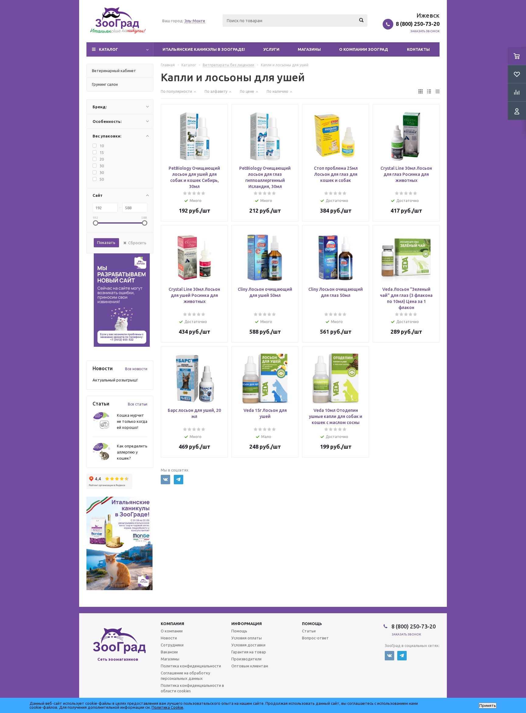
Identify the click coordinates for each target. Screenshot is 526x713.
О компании (172, 631)
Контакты (418, 49)
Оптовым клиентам (249, 666)
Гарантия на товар (248, 652)
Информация (246, 623)
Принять (487, 705)
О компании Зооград (363, 49)
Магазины (309, 49)
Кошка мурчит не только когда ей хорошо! (132, 421)
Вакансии (169, 652)
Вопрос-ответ (315, 638)
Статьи (309, 631)
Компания (172, 623)
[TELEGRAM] (178, 479)
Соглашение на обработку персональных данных (185, 675)
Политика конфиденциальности (191, 666)
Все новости (136, 369)
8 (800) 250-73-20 (418, 24)
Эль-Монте (194, 21)
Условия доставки (248, 645)
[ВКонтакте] (389, 655)
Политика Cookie (167, 707)
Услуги (271, 49)
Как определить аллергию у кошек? (132, 452)
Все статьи (137, 404)
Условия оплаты (246, 638)
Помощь (312, 623)
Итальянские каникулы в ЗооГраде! (204, 49)
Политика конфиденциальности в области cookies (192, 688)
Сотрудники (172, 645)
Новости (169, 638)
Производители (246, 659)
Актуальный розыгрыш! (115, 380)
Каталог (108, 49)
